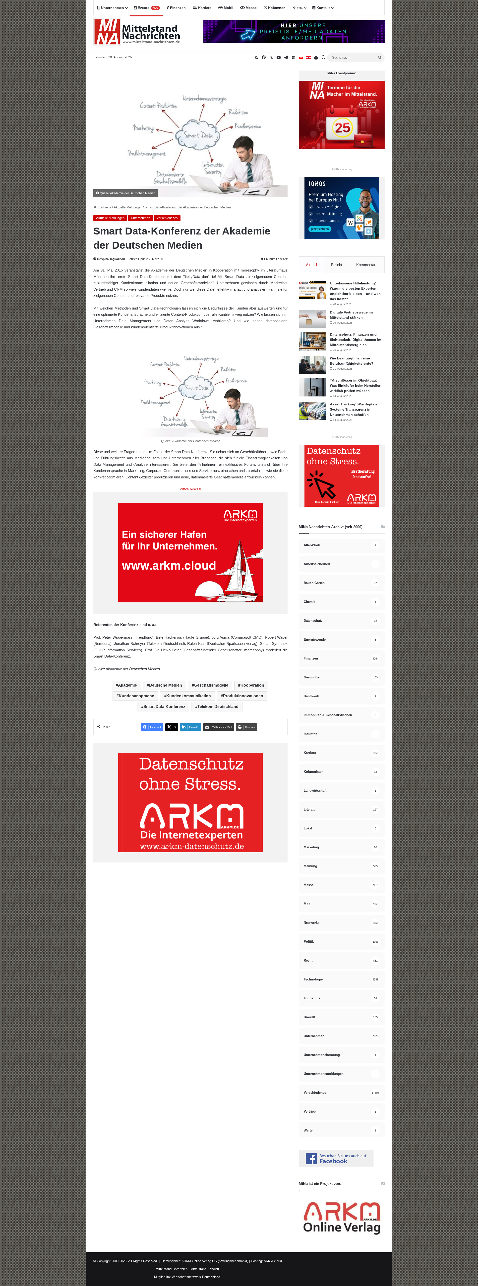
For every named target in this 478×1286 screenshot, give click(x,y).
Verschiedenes (167, 218)
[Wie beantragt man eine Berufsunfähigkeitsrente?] (312, 365)
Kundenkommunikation (188, 696)
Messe (251, 8)
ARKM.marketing (190, 488)
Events (147, 8)
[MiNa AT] (308, 58)
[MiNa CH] (301, 58)
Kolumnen (276, 8)
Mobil (228, 8)
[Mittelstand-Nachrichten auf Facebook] (336, 1166)
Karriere (204, 8)
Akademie (127, 685)
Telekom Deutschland (218, 706)
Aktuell (311, 265)
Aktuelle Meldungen (128, 207)
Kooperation (252, 685)
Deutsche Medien (165, 685)
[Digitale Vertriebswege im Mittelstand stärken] (312, 319)
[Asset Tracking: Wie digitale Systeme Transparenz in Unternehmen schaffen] (312, 411)
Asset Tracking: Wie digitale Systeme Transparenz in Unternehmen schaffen (353, 409)
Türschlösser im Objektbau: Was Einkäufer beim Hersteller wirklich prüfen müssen (355, 385)
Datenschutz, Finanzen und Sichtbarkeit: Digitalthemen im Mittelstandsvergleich (355, 339)
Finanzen (177, 8)
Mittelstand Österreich (171, 1269)
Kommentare (366, 265)
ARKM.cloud (272, 1261)
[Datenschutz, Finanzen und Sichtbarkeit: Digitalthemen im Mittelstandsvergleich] (312, 341)
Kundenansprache (136, 696)
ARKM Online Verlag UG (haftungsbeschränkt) (214, 1261)
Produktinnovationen (243, 696)
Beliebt (336, 265)
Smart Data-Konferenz (164, 706)
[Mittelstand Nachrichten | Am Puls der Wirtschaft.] (136, 34)
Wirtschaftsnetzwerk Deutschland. (196, 1277)
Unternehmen (112, 8)
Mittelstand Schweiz (205, 1269)
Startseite (103, 207)
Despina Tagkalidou (111, 259)
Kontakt (322, 8)
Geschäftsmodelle (211, 685)
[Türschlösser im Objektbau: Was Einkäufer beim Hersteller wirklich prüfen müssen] (312, 387)
